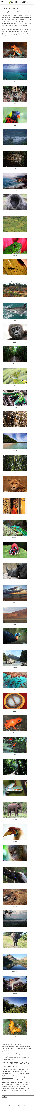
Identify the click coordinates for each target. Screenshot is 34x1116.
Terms (23, 1105)
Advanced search (7, 1078)
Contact (17, 1105)
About (11, 1105)
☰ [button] (2, 2)
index (4, 39)
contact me (25, 1090)
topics (9, 39)
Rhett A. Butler (21, 33)
